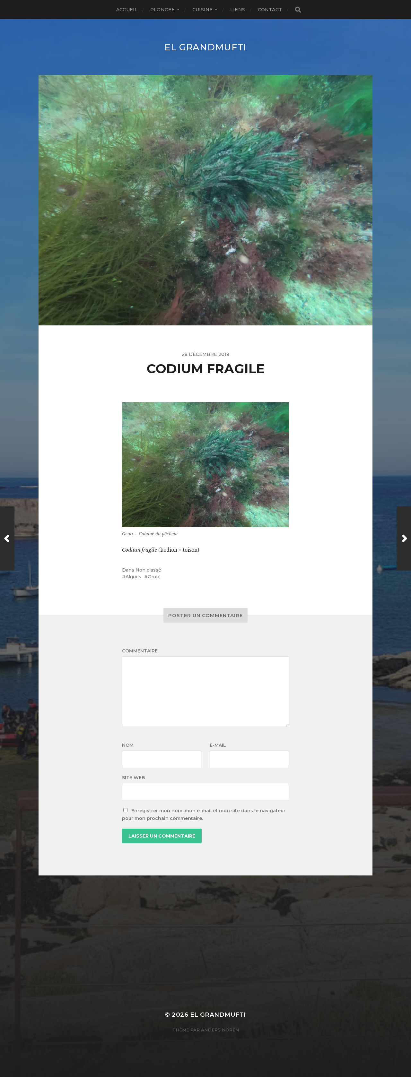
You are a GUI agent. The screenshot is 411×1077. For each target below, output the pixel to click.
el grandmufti (205, 47)
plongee (162, 10)
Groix (154, 577)
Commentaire (140, 651)
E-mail (218, 745)
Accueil (126, 10)
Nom (128, 745)
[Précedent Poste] (7, 538)
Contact (270, 10)
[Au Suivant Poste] (404, 538)
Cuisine (202, 10)
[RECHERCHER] (298, 10)
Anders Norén (220, 1029)
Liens (237, 10)
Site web (133, 777)
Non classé (148, 570)
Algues (133, 577)
